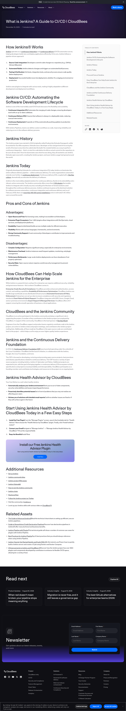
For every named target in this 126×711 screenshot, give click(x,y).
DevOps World (62, 321)
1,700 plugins (58, 183)
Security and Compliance (36, 681)
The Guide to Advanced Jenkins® (19, 518)
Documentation (83, 687)
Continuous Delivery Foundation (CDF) (27, 349)
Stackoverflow (13, 495)
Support (80, 690)
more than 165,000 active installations (36, 193)
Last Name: (75, 636)
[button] (21, 7)
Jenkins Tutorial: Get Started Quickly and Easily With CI (27, 542)
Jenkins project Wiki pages (17, 481)
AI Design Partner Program (86, 677)
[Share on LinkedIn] (90, 129)
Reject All (96, 706)
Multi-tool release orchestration (58, 684)
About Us (106, 674)
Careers (106, 684)
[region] (63, 706)
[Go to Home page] (8, 7)
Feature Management (35, 684)
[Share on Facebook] (94, 129)
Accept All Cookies (111, 706)
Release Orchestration (35, 690)
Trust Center (82, 681)
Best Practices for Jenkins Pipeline (20, 536)
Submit (94, 650)
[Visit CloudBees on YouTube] (13, 677)
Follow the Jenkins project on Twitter (21, 498)
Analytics (31, 693)
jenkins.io (27, 502)
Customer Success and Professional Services (85, 694)
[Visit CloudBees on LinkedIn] (21, 677)
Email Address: (76, 626)
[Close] (123, 706)
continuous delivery (47, 52)
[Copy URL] (86, 129)
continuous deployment (31, 175)
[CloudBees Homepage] (10, 671)
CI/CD (30, 677)
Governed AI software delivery (60, 678)
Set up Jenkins (13, 474)
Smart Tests (32, 687)
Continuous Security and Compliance (61, 689)
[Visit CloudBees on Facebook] (5, 677)
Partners (106, 681)
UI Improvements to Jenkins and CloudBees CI (24, 548)
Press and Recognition (110, 677)
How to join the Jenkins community (20, 488)
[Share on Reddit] (102, 129)
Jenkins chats (13, 491)
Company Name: (101, 636)
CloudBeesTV (47, 505)
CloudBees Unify (33, 674)
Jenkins (8, 52)
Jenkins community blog (16, 477)
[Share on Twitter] (98, 129)
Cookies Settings (81, 706)
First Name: (100, 626)
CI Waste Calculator (84, 698)
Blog (79, 674)
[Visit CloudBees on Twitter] (17, 677)
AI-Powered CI (58, 674)
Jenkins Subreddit (14, 484)
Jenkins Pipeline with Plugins (18, 530)
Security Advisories (84, 684)
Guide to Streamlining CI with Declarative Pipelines (26, 524)
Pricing (106, 687)
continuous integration (29, 52)
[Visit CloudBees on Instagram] (9, 677)
